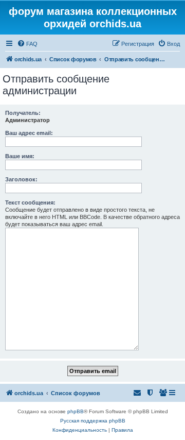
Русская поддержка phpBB (92, 421)
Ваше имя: (19, 156)
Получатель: (23, 113)
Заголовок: (21, 179)
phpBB (75, 411)
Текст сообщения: (30, 202)
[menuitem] (27, 44)
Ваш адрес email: (29, 133)
